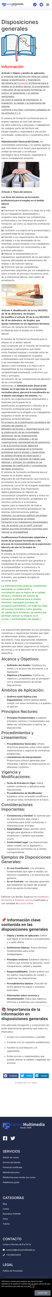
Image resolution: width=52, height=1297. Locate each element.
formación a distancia (12, 900)
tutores (29, 900)
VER (32, 1286)
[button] (47, 4)
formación (22, 83)
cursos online (26, 903)
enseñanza (42, 896)
